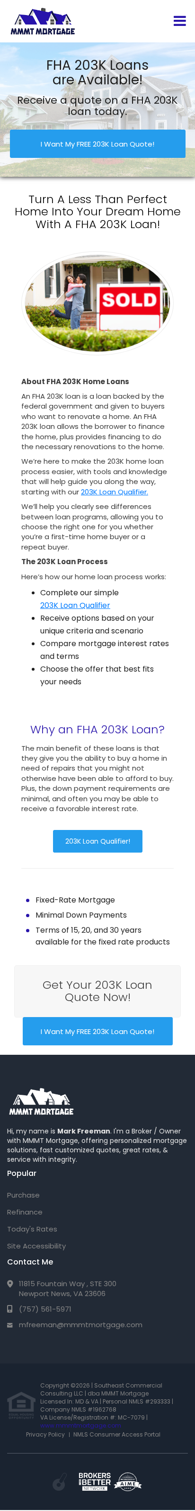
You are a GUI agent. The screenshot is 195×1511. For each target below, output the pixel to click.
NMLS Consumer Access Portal (116, 1434)
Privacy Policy (45, 1434)
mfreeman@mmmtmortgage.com (80, 1325)
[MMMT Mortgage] (41, 1101)
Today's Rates (32, 1229)
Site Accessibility (36, 1246)
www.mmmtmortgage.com (80, 1425)
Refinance (25, 1212)
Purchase (23, 1195)
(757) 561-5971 (45, 1309)
